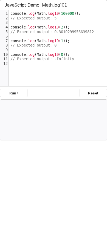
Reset (93, 93)
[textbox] (58, 48)
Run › (13, 93)
